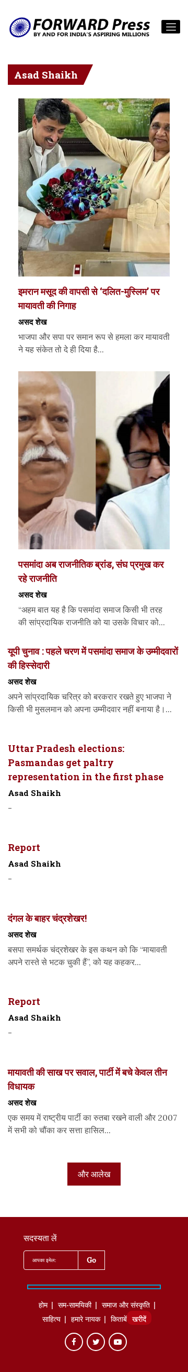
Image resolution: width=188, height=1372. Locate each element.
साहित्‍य (51, 1320)
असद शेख (32, 321)
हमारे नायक (85, 1320)
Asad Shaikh (34, 793)
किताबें (119, 1320)
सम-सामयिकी (74, 1306)
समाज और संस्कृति (126, 1306)
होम (43, 1306)
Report (24, 847)
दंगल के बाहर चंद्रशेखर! (47, 918)
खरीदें (139, 1320)
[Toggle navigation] (170, 27)
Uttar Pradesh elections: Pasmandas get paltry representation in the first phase (85, 762)
